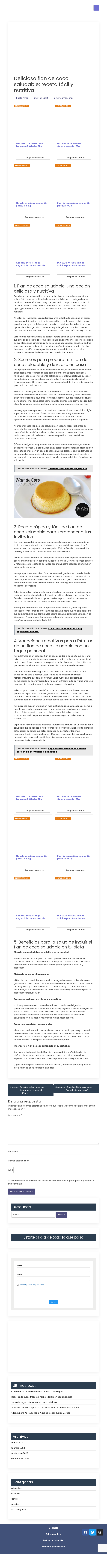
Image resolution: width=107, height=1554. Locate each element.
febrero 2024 (18, 1447)
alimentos (16, 1488)
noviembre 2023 (19, 1453)
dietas (14, 1498)
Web (10, 1169)
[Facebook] (85, 1532)
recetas (15, 1504)
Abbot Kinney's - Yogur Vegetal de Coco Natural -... (31, 264)
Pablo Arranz (22, 97)
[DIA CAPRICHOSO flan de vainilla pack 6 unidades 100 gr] (74, 244)
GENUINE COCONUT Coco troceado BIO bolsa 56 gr (29, 145)
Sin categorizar (19, 1509)
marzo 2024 (17, 1442)
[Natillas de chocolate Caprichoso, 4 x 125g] (74, 124)
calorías (15, 1493)
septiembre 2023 (20, 1458)
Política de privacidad (53, 1540)
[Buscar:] (33, 1215)
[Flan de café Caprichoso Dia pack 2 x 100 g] (33, 184)
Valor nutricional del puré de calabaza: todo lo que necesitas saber (45, 1407)
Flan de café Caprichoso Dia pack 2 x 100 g (31, 204)
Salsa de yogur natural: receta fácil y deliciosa (34, 1402)
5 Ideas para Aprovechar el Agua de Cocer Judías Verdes (40, 1412)
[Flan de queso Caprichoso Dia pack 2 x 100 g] (74, 184)
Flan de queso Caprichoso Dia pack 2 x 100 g (73, 204)
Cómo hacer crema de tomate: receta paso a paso (37, 1391)
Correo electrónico (18, 1160)
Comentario (15, 1115)
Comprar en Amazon (34, 157)
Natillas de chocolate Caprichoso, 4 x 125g (69, 145)
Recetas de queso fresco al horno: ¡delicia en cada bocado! (41, 1396)
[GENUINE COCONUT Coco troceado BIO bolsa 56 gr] (33, 124)
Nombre (13, 1151)
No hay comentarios (63, 97)
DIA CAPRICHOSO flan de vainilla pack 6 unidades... (71, 264)
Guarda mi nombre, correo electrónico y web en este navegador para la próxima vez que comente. (52, 1182)
